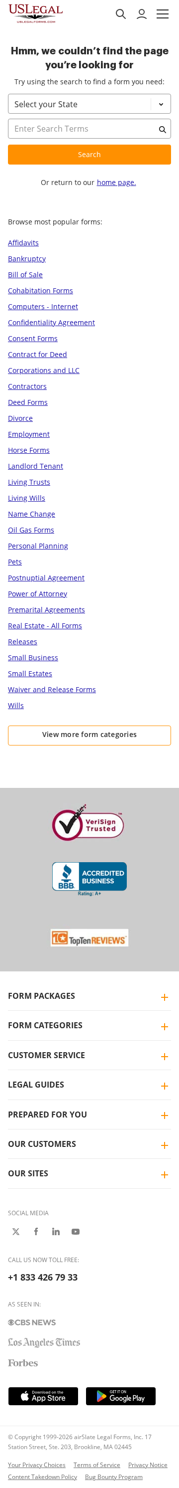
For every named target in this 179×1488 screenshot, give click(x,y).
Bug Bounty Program (114, 1477)
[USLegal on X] (16, 1232)
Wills (16, 705)
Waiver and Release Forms (52, 689)
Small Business (33, 657)
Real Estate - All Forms (45, 625)
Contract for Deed (37, 354)
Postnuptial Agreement (46, 577)
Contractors (27, 386)
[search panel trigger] (120, 13)
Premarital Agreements (46, 609)
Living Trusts (29, 482)
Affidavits (23, 242)
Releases (22, 641)
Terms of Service (97, 1465)
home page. (116, 182)
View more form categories (89, 734)
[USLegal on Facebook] (36, 1232)
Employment (29, 434)
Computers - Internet (43, 306)
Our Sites (28, 1173)
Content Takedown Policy (42, 1477)
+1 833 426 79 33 (43, 1277)
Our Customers (42, 1143)
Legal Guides (36, 1084)
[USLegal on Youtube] (76, 1232)
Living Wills (26, 498)
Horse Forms (29, 450)
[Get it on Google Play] (121, 1396)
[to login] (141, 13)
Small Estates (30, 673)
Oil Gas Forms (31, 530)
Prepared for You (47, 1114)
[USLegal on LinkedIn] (56, 1232)
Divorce (20, 418)
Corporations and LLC (44, 370)
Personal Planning (38, 546)
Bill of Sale (25, 274)
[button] (162, 13)
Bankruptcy (27, 258)
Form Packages (41, 995)
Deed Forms (28, 402)
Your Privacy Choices (37, 1465)
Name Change (31, 514)
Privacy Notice (148, 1465)
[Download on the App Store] (43, 1396)
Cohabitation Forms (40, 290)
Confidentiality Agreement (51, 322)
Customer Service (46, 1055)
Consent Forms (33, 338)
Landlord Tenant (35, 466)
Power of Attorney (37, 593)
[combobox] (89, 142)
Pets (15, 561)
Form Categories (45, 1025)
